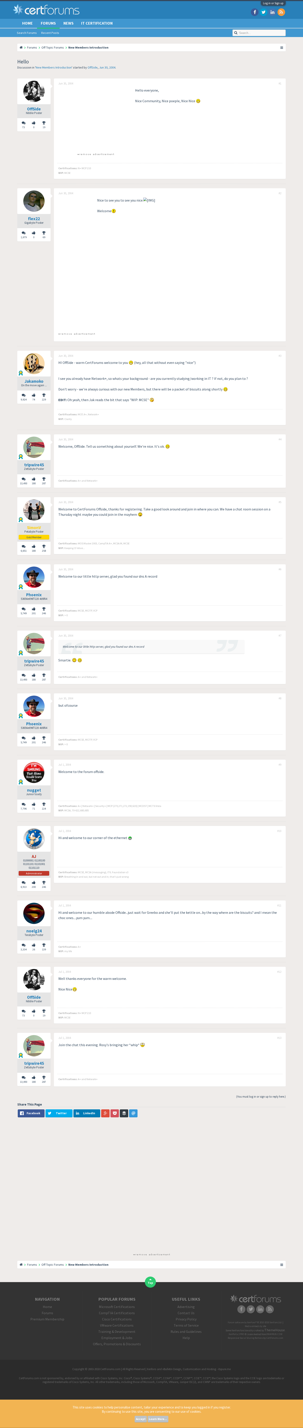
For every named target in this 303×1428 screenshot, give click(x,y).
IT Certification (97, 23)
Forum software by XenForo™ (255, 1322)
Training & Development (117, 1331)
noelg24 (34, 930)
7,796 (24, 808)
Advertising (186, 1306)
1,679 (24, 237)
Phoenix (34, 594)
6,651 (24, 550)
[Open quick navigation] (281, 47)
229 (44, 399)
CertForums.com (274, 1338)
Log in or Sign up (273, 3)
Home (27, 23)
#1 (280, 83)
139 (44, 949)
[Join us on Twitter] (263, 12)
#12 (279, 972)
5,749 (24, 613)
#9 (280, 765)
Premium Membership (47, 1319)
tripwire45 (34, 464)
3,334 (24, 949)
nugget (34, 790)
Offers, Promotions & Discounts (117, 1344)
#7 (280, 636)
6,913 (24, 887)
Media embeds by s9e (255, 1326)
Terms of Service (186, 1325)
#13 (279, 1038)
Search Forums (27, 33)
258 (44, 550)
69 (44, 237)
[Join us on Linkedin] (272, 12)
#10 (279, 831)
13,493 (23, 483)
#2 (280, 193)
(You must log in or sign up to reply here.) (261, 1096)
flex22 (34, 218)
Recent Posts (50, 33)
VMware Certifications (117, 1325)
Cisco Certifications (117, 1319)
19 (44, 127)
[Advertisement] (95, 119)
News (68, 23)
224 (44, 808)
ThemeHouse (274, 1330)
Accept (141, 1419)
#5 (280, 502)
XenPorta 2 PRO (236, 1334)
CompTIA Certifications (117, 1313)
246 (44, 613)
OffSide (93, 67)
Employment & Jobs (116, 1338)
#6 (280, 569)
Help (186, 1338)
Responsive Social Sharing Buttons (245, 1338)
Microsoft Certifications (117, 1306)
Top (150, 1283)
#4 (280, 439)
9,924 (24, 399)
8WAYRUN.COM (274, 1334)
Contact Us (186, 1313)
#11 (279, 905)
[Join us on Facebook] (254, 12)
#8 (280, 698)
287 (44, 483)
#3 (280, 356)
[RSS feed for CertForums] (281, 12)
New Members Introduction (54, 67)
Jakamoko (34, 381)
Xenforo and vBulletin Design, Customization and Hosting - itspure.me (189, 1369)
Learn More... (158, 1419)
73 (23, 127)
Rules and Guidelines (186, 1331)
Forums (48, 23)
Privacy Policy (186, 1319)
